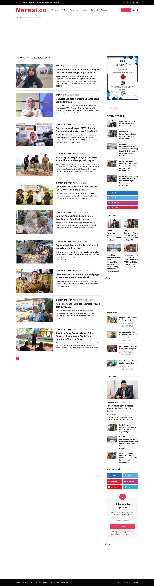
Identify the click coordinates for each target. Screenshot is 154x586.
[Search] (137, 10)
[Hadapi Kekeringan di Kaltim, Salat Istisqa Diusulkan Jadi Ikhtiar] (112, 123)
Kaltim (59, 66)
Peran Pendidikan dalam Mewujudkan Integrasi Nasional (128, 348)
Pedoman (127, 582)
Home (27, 17)
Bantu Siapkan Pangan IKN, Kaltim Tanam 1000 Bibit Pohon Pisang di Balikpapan (76, 159)
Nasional (54, 10)
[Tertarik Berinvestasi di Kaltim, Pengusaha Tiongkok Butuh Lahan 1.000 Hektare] (112, 363)
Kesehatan (105, 10)
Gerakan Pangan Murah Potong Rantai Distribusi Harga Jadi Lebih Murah (74, 217)
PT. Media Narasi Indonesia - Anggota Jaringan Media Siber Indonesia (48, 582)
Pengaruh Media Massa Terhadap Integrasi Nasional (128, 319)
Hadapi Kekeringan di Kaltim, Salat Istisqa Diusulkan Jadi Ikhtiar (127, 123)
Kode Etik (135, 582)
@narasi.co (114, 108)
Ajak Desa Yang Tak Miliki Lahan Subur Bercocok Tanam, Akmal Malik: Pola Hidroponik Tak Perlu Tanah (75, 336)
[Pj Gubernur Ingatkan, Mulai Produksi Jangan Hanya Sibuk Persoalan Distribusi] (34, 281)
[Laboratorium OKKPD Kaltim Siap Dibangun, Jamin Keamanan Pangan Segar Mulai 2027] (34, 76)
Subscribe (126, 10)
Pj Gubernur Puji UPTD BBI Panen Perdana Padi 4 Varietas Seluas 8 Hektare (76, 188)
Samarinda (112, 402)
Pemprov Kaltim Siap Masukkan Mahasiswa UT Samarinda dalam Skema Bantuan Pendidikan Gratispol (128, 333)
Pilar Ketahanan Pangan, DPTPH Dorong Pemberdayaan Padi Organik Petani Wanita (77, 130)
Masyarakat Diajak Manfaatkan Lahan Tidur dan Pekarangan (77, 100)
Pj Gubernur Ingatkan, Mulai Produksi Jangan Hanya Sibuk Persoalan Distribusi (78, 276)
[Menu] (17, 2)
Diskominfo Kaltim (65, 124)
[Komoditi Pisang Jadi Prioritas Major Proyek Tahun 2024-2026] (34, 310)
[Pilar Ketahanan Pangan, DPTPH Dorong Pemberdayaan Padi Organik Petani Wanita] (34, 134)
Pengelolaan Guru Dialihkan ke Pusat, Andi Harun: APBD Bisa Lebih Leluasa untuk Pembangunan (128, 165)
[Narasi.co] (31, 10)
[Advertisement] (77, 36)
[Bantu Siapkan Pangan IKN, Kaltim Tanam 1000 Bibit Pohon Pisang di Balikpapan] (34, 164)
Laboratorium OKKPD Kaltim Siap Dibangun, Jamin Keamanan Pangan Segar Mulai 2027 (77, 71)
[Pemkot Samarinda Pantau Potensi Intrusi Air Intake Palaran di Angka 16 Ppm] (112, 133)
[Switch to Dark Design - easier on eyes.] (134, 10)
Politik (64, 10)
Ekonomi (94, 10)
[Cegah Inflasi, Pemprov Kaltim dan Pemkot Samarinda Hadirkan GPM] (34, 252)
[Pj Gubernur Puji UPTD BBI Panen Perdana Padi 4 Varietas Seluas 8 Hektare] (34, 193)
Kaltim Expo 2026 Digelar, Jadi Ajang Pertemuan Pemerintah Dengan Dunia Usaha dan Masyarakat (128, 180)
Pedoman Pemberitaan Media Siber (40, 2)
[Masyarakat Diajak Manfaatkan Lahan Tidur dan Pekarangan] (34, 105)
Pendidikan (74, 10)
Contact (56, 2)
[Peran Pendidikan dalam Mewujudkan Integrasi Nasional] (112, 348)
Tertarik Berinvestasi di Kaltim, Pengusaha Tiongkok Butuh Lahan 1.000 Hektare (128, 362)
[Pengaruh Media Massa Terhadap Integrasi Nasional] (112, 319)
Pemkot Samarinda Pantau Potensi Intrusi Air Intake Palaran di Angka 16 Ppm (127, 135)
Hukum (85, 10)
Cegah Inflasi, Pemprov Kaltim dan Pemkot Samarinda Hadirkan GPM (77, 247)
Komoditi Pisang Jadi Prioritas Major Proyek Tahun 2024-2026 (78, 305)
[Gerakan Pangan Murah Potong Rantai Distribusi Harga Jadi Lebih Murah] (34, 222)
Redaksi (24, 2)
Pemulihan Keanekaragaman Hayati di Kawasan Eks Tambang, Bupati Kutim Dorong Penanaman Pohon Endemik (128, 149)
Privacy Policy (123, 534)
